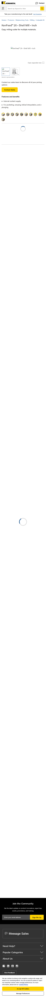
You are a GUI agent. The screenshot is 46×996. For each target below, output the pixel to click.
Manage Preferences (23, 993)
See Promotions (37, 14)
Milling (32, 20)
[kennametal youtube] (12, 966)
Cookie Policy (23, 984)
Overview (9, 150)
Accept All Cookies (23, 989)
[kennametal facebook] (4, 966)
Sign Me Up (36, 917)
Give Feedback (9, 972)
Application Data (12, 160)
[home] (8, 3)
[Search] (42, 8)
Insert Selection (11, 152)
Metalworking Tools (22, 20)
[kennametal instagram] (17, 966)
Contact (41, 3)
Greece (4, 20)
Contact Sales (9, 89)
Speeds (8, 157)
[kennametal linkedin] (8, 966)
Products (11, 20)
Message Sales (19, 933)
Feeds (8, 155)
